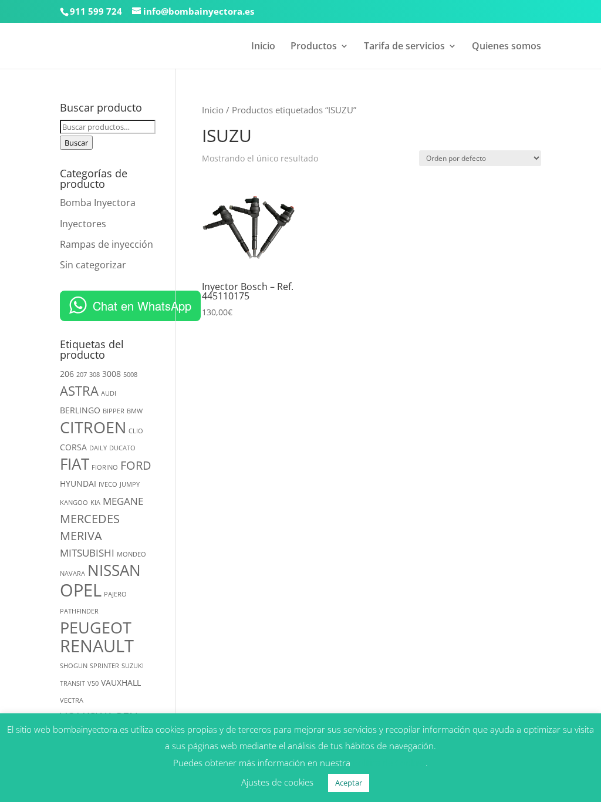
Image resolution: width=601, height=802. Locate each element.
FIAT (74, 463)
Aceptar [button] (348, 782)
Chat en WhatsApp (142, 305)
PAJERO (115, 594)
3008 (111, 373)
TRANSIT (72, 683)
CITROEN (93, 427)
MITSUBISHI (87, 553)
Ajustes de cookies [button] (277, 782)
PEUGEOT (95, 627)
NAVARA (72, 574)
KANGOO (74, 502)
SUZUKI (132, 666)
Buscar (76, 142)
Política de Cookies (389, 763)
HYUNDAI (78, 483)
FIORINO (105, 467)
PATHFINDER (79, 611)
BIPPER (113, 411)
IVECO (108, 484)
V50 (93, 683)
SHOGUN (73, 666)
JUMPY (130, 484)
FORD (135, 465)
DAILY (98, 448)
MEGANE (123, 501)
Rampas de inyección (106, 244)
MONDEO (131, 554)
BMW (135, 411)
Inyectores (83, 223)
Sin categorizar (93, 264)
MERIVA (81, 536)
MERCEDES (90, 519)
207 (81, 374)
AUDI (108, 393)
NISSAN (114, 570)
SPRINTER (104, 666)
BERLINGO (80, 410)
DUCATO (122, 448)
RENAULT (97, 646)
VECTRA (71, 700)
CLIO (136, 431)
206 (67, 373)
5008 (130, 374)
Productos (314, 47)
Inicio (263, 47)
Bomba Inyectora (98, 202)
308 (94, 374)
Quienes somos (506, 47)
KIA (95, 502)
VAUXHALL (121, 682)
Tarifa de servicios (404, 47)
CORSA (73, 447)
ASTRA (79, 390)
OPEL (81, 590)
